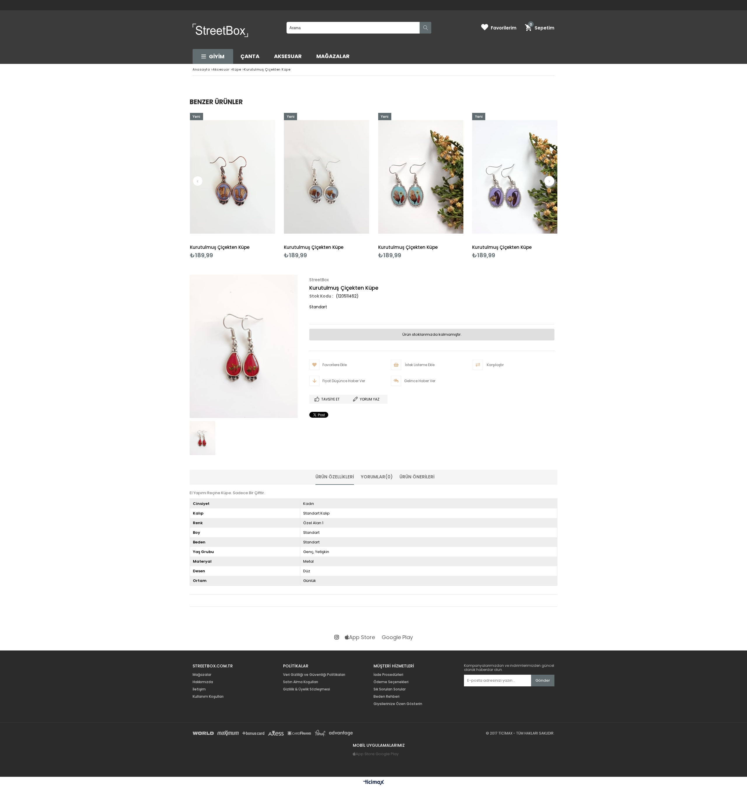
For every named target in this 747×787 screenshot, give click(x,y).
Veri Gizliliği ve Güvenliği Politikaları (314, 675)
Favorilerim (503, 28)
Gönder (542, 680)
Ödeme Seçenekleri (391, 682)
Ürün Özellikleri (334, 477)
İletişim (199, 689)
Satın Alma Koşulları (300, 682)
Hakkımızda (203, 682)
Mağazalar (333, 56)
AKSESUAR (288, 56)
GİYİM (216, 56)
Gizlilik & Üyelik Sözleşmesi (306, 689)
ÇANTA (249, 56)
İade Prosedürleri (388, 675)
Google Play (397, 637)
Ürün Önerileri (416, 477)
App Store (362, 637)
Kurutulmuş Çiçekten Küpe (219, 247)
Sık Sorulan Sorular (390, 689)
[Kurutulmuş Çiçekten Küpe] (232, 177)
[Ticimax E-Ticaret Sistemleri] (373, 783)
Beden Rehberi (386, 697)
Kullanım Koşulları (208, 697)
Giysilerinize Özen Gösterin (398, 704)
